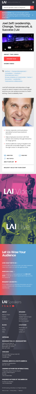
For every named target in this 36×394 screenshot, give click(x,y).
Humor (29, 77)
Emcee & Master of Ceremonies (15, 77)
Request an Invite (9, 282)
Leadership (16, 79)
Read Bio (24, 155)
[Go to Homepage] (11, 2)
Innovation (8, 79)
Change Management (19, 71)
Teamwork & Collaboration (13, 81)
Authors (7, 71)
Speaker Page (11, 59)
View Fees (10, 155)
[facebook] (2, 306)
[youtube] (13, 306)
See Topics (10, 158)
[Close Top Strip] (33, 15)
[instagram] (10, 306)
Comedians (9, 73)
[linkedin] (7, 306)
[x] (5, 306)
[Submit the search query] (32, 7)
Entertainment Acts (11, 75)
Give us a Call (7, 272)
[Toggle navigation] (33, 2)
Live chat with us (9, 263)
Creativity (17, 73)
